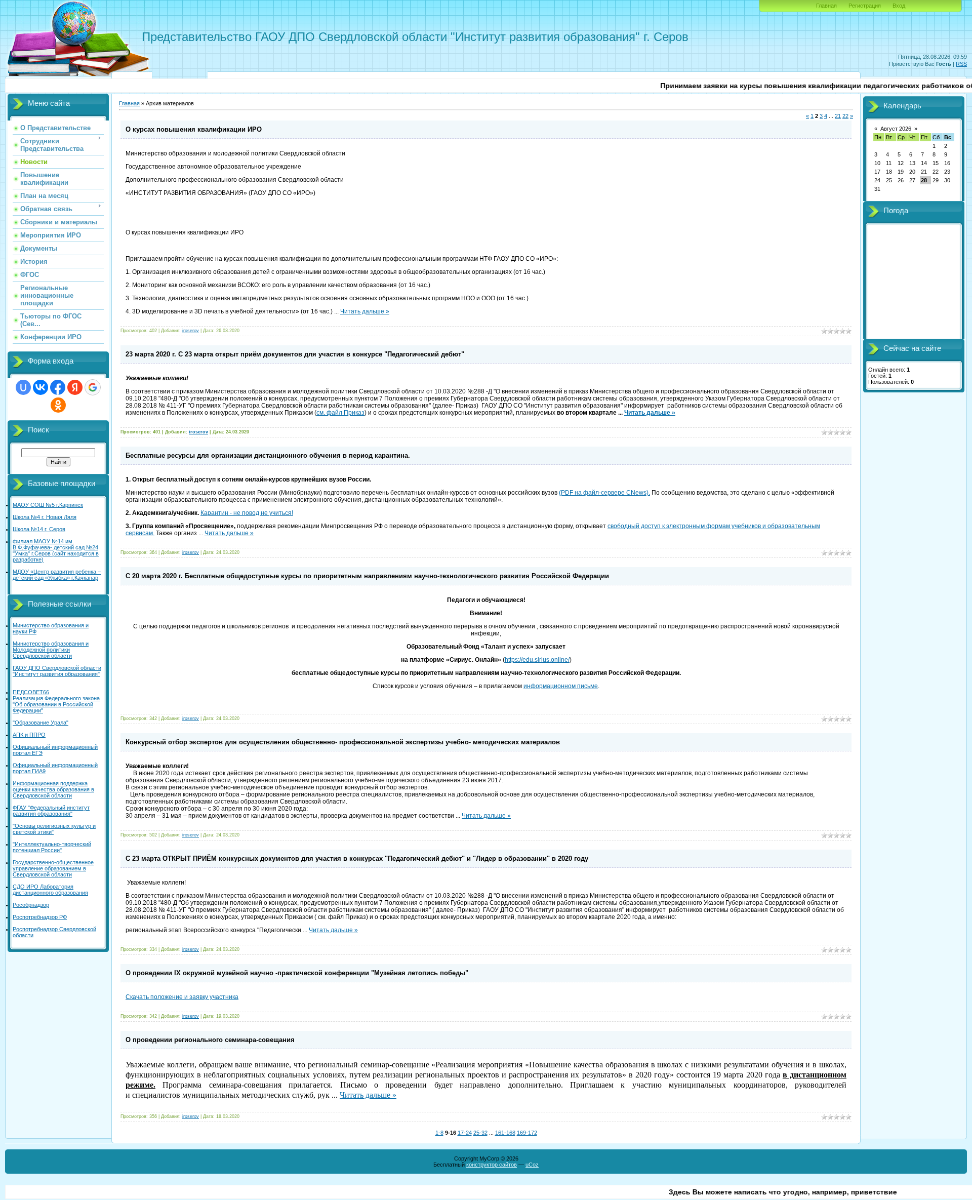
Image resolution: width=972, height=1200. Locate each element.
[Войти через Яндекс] (75, 387)
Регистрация (864, 6)
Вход (899, 6)
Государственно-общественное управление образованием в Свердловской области (53, 868)
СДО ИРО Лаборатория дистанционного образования (50, 890)
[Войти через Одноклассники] (58, 405)
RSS (961, 64)
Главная (826, 6)
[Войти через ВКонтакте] (40, 387)
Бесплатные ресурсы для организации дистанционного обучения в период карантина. (268, 455)
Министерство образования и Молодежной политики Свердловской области (51, 650)
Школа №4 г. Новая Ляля (44, 517)
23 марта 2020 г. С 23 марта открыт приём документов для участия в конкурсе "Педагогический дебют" (295, 354)
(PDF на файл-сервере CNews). (604, 492)
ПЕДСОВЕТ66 (31, 692)
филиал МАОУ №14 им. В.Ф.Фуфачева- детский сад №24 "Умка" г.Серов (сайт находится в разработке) (56, 550)
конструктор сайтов (491, 1165)
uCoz (532, 1165)
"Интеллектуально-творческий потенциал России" (52, 847)
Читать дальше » (364, 311)
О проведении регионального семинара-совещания (210, 1040)
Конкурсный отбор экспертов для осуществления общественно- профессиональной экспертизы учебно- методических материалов (343, 742)
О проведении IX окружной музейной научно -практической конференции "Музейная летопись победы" (297, 973)
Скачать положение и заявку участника (182, 997)
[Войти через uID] (23, 387)
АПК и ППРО (29, 735)
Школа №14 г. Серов (39, 529)
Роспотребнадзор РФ (40, 917)
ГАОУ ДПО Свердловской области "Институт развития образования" (57, 671)
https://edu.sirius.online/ (537, 659)
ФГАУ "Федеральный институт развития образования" (51, 811)
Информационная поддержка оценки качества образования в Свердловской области (53, 789)
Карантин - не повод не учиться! (246, 512)
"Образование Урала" (40, 722)
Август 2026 (895, 129)
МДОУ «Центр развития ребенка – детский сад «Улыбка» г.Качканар (57, 575)
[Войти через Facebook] (57, 387)
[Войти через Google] (93, 387)
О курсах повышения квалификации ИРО (194, 129)
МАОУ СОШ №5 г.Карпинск (48, 505)
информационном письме (560, 686)
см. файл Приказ (340, 412)
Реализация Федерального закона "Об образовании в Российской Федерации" (56, 704)
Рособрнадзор (31, 905)
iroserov (190, 330)
